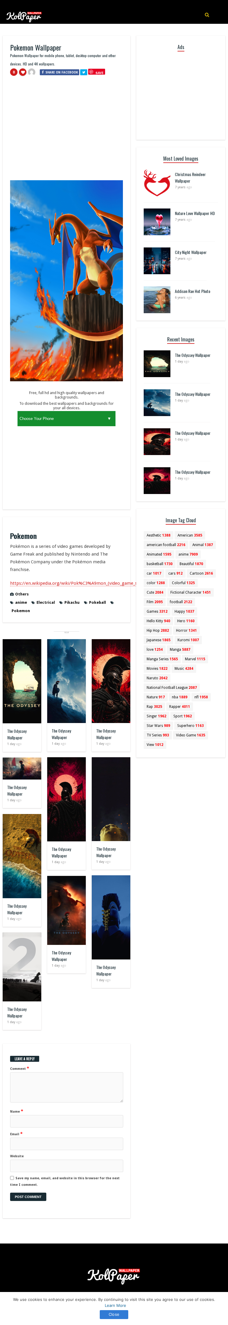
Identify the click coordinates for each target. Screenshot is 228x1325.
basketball (159, 564)
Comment (19, 1068)
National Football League (172, 688)
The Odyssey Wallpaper (16, 734)
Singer (156, 716)
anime (21, 602)
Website (17, 1156)
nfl (201, 697)
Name (16, 1111)
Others (22, 594)
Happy (184, 611)
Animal (202, 545)
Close (114, 1314)
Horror (186, 630)
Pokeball (97, 602)
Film (155, 602)
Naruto (157, 678)
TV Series (158, 735)
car (154, 573)
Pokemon (21, 611)
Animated (159, 554)
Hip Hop (158, 630)
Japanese (158, 640)
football (181, 602)
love (155, 649)
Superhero (190, 726)
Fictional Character (190, 592)
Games (157, 611)
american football (166, 545)
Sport (182, 716)
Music (184, 669)
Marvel (195, 659)
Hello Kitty (158, 621)
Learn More (115, 1305)
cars (175, 573)
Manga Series (162, 659)
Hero (185, 621)
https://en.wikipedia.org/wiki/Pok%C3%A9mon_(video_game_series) (79, 583)
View (155, 745)
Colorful (183, 583)
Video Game (190, 735)
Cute (155, 592)
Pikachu (72, 602)
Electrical (46, 602)
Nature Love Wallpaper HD (195, 213)
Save (100, 73)
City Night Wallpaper (191, 252)
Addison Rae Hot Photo (192, 291)
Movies (157, 669)
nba (179, 697)
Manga (180, 649)
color (156, 583)
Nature (156, 697)
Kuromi (188, 640)
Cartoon (201, 573)
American (190, 535)
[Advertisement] (66, 131)
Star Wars (158, 726)
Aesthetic (158, 535)
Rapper (179, 707)
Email (16, 1133)
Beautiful (191, 564)
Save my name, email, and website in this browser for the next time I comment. (65, 1181)
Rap (154, 707)
